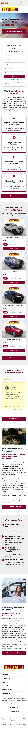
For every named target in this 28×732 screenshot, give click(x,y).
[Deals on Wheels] (10, 9)
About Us (5, 682)
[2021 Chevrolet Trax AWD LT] (14, 302)
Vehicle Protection (8, 686)
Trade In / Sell (6, 693)
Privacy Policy (16, 79)
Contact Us (6, 678)
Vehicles (5, 675)
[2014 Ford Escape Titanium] (14, 336)
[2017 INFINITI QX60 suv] (14, 268)
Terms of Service (21, 726)
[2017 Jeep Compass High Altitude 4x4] (14, 235)
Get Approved (14, 248)
